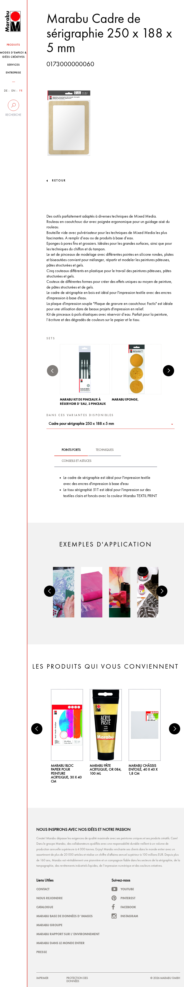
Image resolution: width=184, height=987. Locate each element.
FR (21, 90)
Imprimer (42, 978)
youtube (127, 889)
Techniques (105, 450)
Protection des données (77, 980)
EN (13, 90)
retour (59, 180)
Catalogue (44, 907)
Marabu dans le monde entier (60, 943)
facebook (128, 907)
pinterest (127, 898)
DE (6, 90)
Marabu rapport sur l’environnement (67, 934)
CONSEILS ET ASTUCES (76, 461)
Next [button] (168, 370)
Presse (41, 952)
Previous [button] (52, 370)
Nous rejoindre (49, 898)
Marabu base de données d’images (64, 916)
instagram (129, 916)
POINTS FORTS (71, 450)
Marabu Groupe (49, 925)
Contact (42, 889)
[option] (85, 376)
